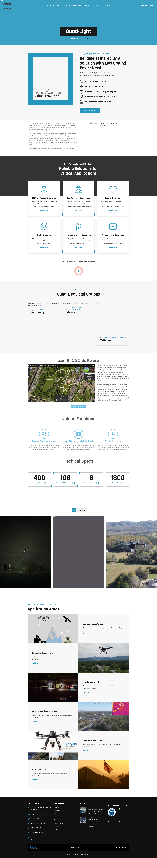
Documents (88, 6)
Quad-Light (57, 810)
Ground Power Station (60, 817)
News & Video (77, 6)
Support (98, 6)
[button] (61, 383)
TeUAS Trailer (58, 820)
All (74, 510)
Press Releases (58, 823)
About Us (56, 807)
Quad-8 (56, 813)
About (48, 6)
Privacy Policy (75, 847)
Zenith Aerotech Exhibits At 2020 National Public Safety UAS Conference (95, 812)
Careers (56, 826)
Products (56, 6)
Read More (44, 210)
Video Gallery (82, 510)
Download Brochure (90, 110)
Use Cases (66, 6)
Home (42, 6)
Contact (107, 6)
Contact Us (57, 829)
